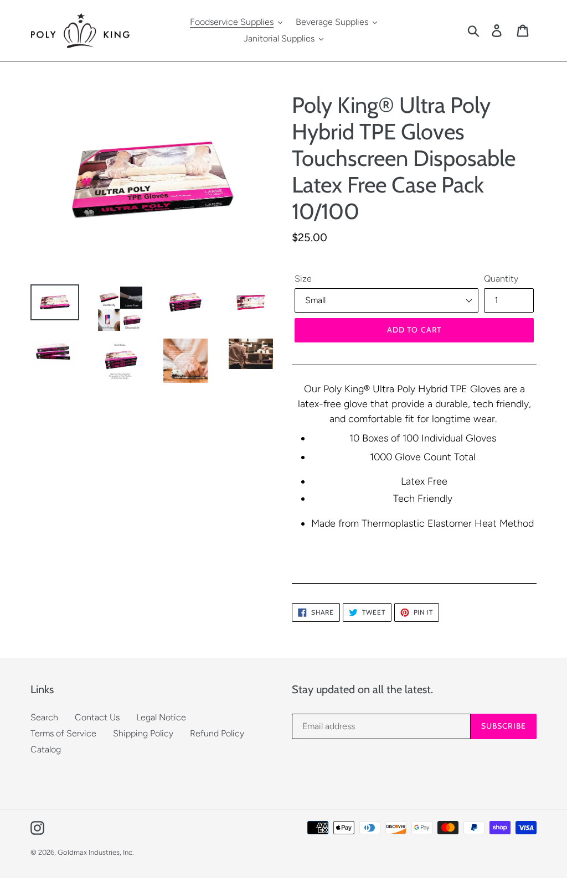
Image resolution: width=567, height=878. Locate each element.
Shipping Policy (143, 733)
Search (44, 717)
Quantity (501, 278)
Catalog (45, 749)
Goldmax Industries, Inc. (96, 852)
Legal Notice (161, 717)
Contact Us (97, 717)
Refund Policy (217, 733)
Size (303, 278)
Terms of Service (63, 733)
